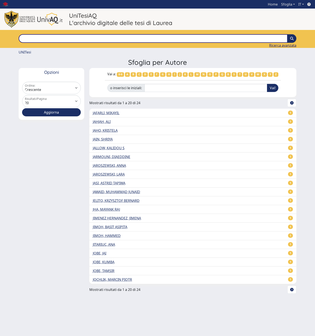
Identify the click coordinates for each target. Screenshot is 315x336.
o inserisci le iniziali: (126, 88)
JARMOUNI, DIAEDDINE (111, 156)
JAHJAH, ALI (102, 121)
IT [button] (299, 4)
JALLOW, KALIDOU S (108, 148)
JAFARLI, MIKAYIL (106, 113)
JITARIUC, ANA (104, 244)
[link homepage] (7, 4)
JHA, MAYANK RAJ (106, 209)
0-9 (120, 74)
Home (273, 4)
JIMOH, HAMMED (107, 235)
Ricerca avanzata (282, 45)
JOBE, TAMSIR (103, 270)
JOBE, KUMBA (103, 262)
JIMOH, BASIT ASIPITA (110, 227)
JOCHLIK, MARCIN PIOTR (112, 279)
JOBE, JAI (99, 253)
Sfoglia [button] (286, 4)
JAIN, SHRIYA (103, 139)
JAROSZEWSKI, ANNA (109, 165)
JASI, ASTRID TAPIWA (109, 183)
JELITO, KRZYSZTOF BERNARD (116, 200)
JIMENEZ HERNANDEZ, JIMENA (117, 218)
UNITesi (25, 52)
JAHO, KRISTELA (105, 130)
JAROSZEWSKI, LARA (109, 174)
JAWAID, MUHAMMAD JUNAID (116, 191)
